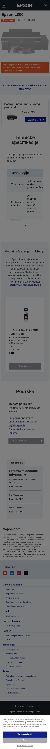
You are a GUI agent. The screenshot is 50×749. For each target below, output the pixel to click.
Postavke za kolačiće (25, 746)
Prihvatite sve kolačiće (25, 734)
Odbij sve (24, 740)
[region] (25, 732)
